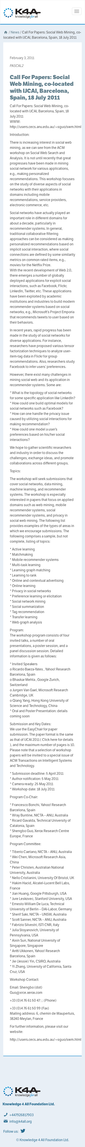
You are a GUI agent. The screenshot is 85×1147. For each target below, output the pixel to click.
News (15, 32)
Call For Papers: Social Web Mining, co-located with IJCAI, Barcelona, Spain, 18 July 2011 (41, 87)
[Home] (5, 32)
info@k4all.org (20, 1121)
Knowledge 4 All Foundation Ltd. (29, 1104)
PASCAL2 (17, 65)
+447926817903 (21, 1115)
